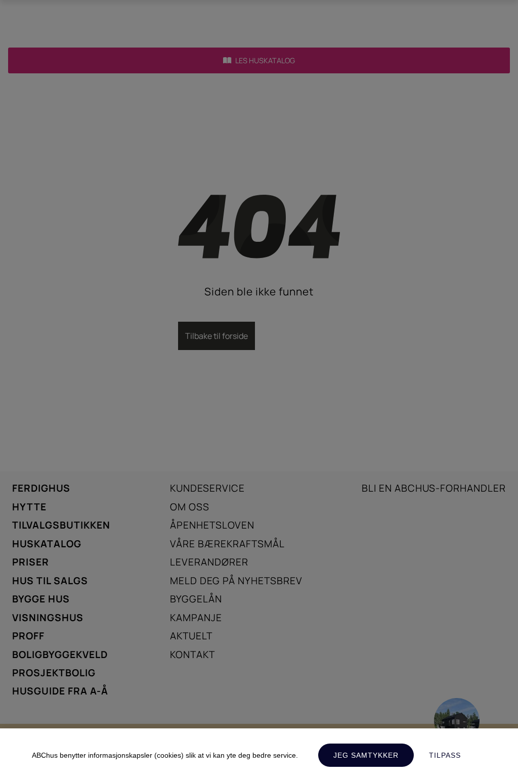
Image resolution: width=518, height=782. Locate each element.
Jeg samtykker (366, 755)
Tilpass (445, 755)
